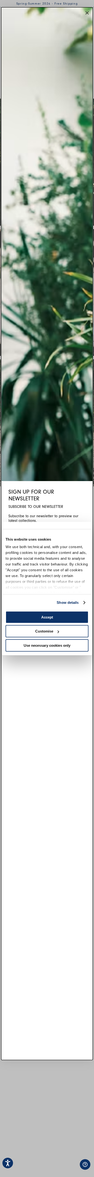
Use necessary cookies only (47, 645)
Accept (47, 617)
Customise (44, 631)
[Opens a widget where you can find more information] (70, 1169)
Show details (68, 602)
